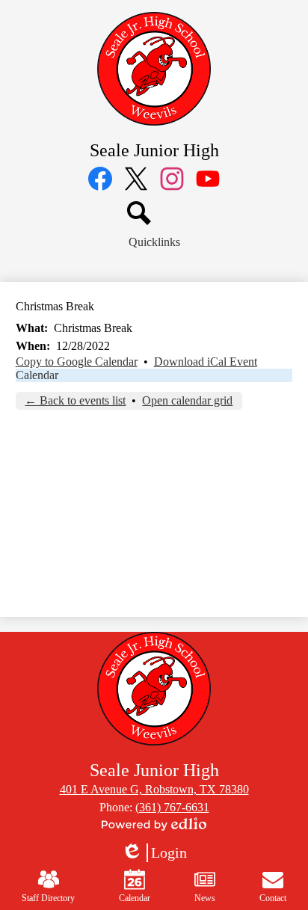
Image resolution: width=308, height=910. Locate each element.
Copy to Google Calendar (77, 361)
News (204, 898)
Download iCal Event (205, 361)
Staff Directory (48, 898)
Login (154, 853)
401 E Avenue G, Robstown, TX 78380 (154, 789)
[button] (154, 242)
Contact (272, 898)
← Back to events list (75, 400)
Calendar (37, 375)
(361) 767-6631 (172, 807)
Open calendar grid (187, 400)
